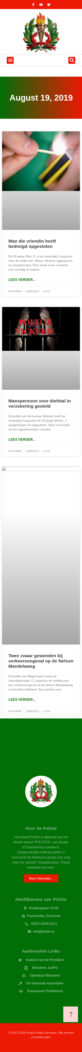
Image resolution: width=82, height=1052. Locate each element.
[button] (10, 60)
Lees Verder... (21, 280)
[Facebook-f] (33, 4)
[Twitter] (48, 4)
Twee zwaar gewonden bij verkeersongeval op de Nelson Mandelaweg (40, 661)
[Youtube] (41, 4)
